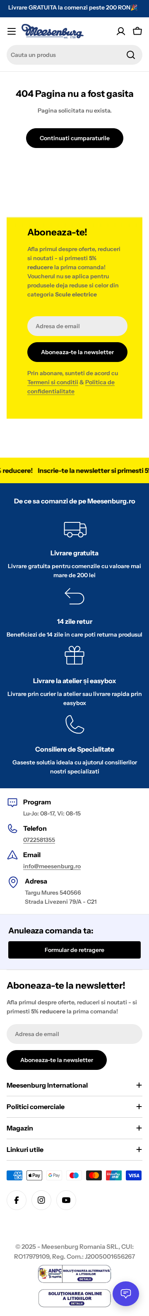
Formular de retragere (74, 950)
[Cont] (121, 31)
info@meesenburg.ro (52, 866)
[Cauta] (131, 55)
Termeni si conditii (52, 382)
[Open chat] (126, 1293)
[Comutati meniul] (12, 31)
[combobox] (74, 55)
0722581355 (39, 840)
